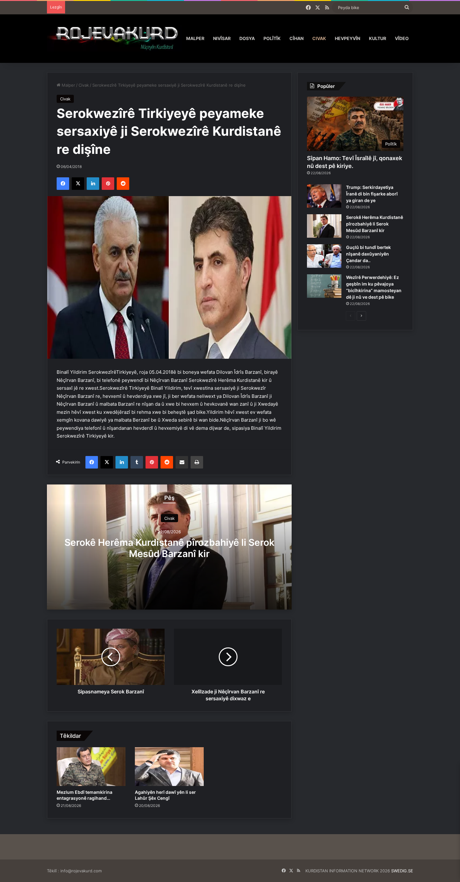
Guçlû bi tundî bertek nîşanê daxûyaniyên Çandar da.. (368, 254)
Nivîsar (222, 38)
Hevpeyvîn (347, 38)
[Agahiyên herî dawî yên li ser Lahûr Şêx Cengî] (169, 766)
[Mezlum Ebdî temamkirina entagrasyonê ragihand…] (91, 766)
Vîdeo (402, 38)
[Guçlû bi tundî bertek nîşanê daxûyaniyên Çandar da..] (324, 256)
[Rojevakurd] (114, 38)
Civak (319, 38)
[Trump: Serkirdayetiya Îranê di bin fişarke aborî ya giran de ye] (324, 196)
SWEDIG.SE (402, 870)
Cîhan (296, 38)
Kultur (377, 38)
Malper (195, 38)
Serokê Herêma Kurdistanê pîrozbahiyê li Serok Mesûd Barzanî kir (169, 548)
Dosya (247, 38)
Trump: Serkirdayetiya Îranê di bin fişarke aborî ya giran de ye (372, 194)
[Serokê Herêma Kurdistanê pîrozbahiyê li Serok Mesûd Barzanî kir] (324, 226)
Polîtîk (272, 38)
